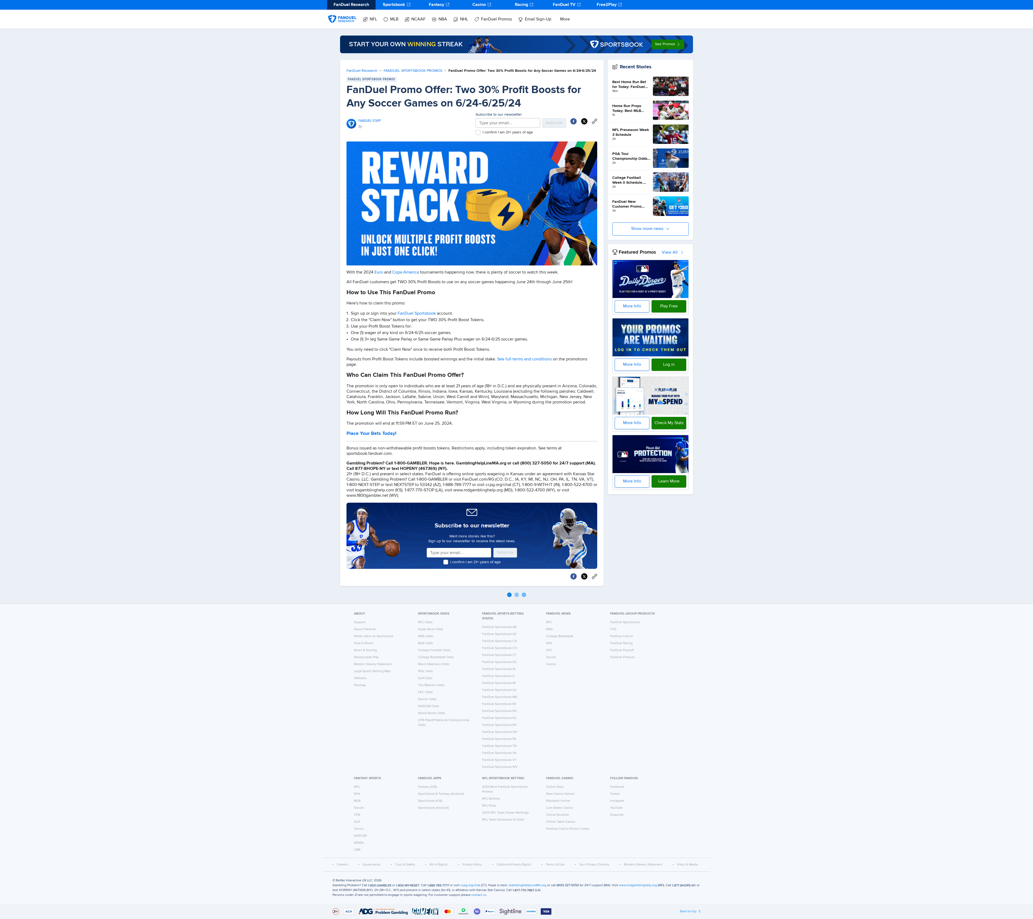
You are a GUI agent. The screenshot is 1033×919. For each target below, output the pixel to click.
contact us (478, 895)
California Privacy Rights (514, 864)
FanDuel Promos (496, 19)
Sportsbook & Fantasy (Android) (441, 794)
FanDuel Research (361, 71)
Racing (521, 5)
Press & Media (687, 864)
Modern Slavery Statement (373, 664)
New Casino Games (560, 794)
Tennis (359, 829)
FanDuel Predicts (622, 657)
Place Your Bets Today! (371, 433)
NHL (464, 19)
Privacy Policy (472, 864)
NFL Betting (491, 798)
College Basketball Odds (436, 657)
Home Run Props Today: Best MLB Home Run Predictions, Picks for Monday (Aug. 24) (630, 108)
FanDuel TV (564, 5)
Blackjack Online (558, 801)
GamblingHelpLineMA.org (527, 885)
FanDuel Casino (621, 636)
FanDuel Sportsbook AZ (499, 634)
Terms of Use (555, 864)
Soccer (551, 657)
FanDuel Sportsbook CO (499, 648)
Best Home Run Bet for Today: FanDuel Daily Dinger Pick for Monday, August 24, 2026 (630, 84)
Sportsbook (394, 5)
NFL (373, 19)
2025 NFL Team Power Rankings (505, 812)
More (565, 19)
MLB (394, 19)
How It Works (363, 643)
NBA (442, 19)
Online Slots (555, 787)
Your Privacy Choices (594, 864)
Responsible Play (366, 657)
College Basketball (559, 636)
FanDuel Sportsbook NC (499, 711)
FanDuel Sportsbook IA (498, 669)
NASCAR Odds (428, 706)
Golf (357, 822)
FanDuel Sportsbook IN (499, 683)
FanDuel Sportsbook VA (499, 753)
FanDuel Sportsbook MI (499, 704)
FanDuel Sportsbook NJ (499, 718)
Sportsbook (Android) (433, 808)
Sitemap (360, 685)
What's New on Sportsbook (373, 636)
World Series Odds (431, 713)
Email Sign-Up (538, 19)
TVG (613, 629)
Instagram (617, 801)
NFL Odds (425, 622)
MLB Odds (425, 643)
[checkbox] (478, 132)
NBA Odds (425, 636)
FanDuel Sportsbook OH (499, 732)
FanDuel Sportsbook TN (499, 746)
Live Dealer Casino (559, 808)
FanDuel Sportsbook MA (499, 697)
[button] (668, 44)
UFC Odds (425, 692)
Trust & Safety (405, 864)
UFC (549, 650)
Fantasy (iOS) (427, 787)
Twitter (615, 794)
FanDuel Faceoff (622, 650)
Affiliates (360, 678)
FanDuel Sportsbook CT (499, 655)
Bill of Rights (439, 864)
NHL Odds (425, 671)
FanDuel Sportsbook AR (499, 627)
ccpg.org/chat (470, 885)
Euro (378, 272)
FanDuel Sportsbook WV (500, 767)
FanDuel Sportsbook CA (499, 641)
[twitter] (584, 121)
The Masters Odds (431, 685)
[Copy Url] (594, 121)
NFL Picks (489, 805)
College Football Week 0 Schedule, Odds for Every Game (630, 180)
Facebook (617, 787)
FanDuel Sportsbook (417, 313)
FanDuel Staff (369, 121)
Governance (371, 864)
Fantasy (436, 5)
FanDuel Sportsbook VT (499, 760)
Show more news (647, 229)
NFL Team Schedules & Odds (503, 819)
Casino (479, 5)
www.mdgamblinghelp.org (638, 885)
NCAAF (418, 19)
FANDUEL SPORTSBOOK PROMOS (413, 71)
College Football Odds (434, 650)
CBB (357, 849)
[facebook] (573, 121)
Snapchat (617, 815)
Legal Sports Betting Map (372, 671)
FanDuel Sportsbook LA (499, 690)
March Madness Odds (434, 664)
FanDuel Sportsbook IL (498, 676)
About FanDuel (365, 629)
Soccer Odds (427, 699)
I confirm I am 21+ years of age (508, 132)
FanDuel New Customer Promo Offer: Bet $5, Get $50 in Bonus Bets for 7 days (631, 204)
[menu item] (342, 13)
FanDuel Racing (621, 643)
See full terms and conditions (524, 359)
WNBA (359, 843)
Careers (342, 864)
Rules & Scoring (365, 650)
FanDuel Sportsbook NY (499, 725)
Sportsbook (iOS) (430, 801)
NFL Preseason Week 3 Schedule (630, 132)
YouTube (616, 808)
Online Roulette (557, 815)
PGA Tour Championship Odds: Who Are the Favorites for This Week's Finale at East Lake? (630, 156)
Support (360, 622)
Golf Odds (425, 678)
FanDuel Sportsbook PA (499, 739)
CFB (357, 815)
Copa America (405, 272)
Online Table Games (560, 822)
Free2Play (607, 5)
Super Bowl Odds (430, 629)
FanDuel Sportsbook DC (499, 662)
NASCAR (360, 836)
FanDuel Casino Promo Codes (567, 829)
